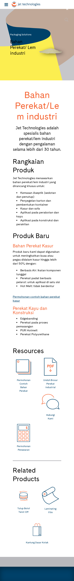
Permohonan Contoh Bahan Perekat (23, 385)
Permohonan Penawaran (23, 448)
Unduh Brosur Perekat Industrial (50, 384)
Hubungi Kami (50, 417)
